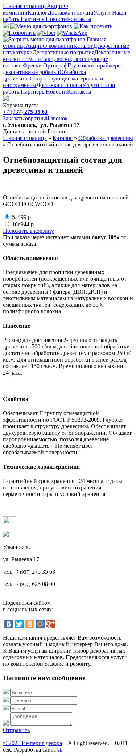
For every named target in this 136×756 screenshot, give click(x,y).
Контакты (79, 19)
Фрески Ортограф (45, 65)
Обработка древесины (105, 138)
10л (23, 224)
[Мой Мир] (40, 624)
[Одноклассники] (29, 624)
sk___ (64, 750)
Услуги (102, 12)
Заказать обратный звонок (35, 118)
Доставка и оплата (70, 12)
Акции (55, 6)
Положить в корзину (28, 231)
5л (21, 217)
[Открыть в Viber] (46, 33)
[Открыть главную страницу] (6, 99)
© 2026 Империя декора (32, 743)
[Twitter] (19, 624)
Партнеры (33, 19)
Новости (56, 19)
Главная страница (25, 6)
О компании (58, 46)
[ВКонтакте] (8, 624)
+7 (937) (25, 112)
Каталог (38, 12)
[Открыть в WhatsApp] (72, 33)
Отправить (16, 730)
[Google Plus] (50, 624)
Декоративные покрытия (63, 52)
